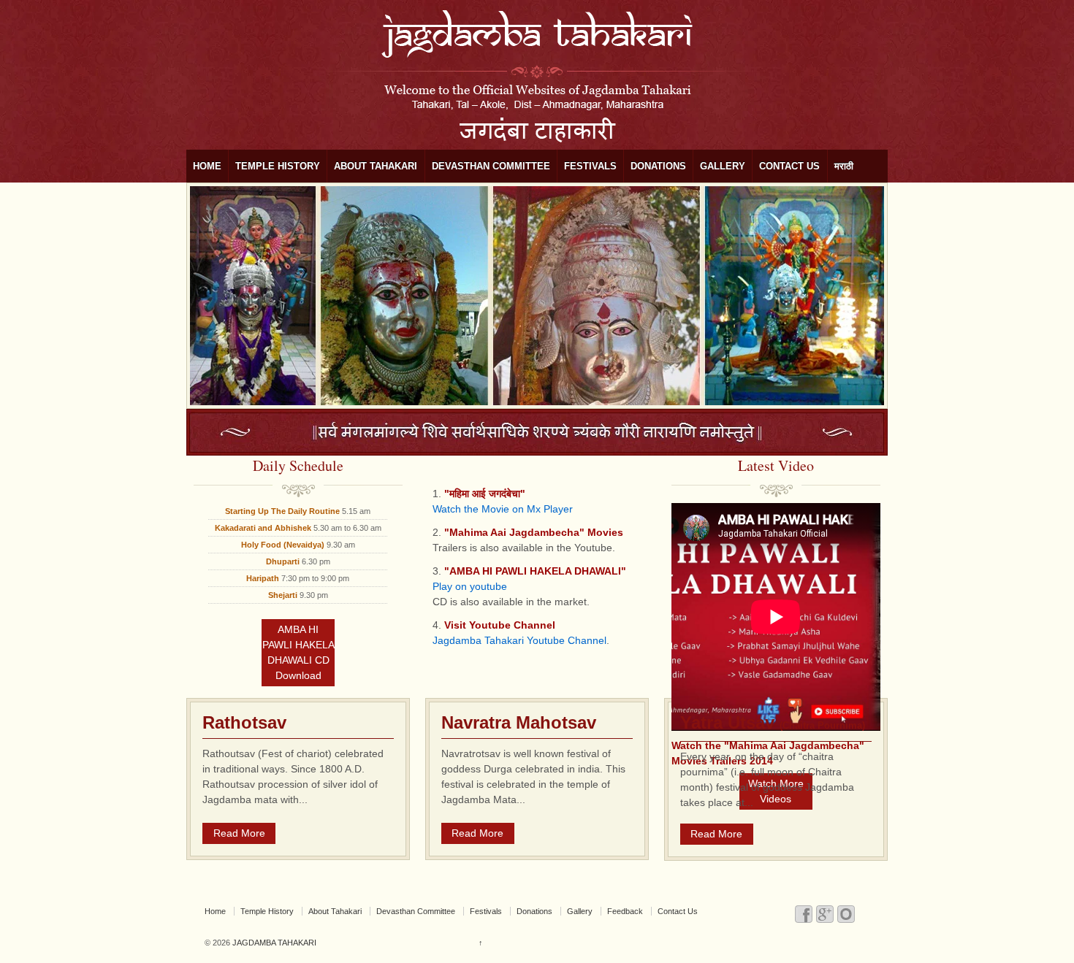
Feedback (625, 911)
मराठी (843, 166)
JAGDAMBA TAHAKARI (273, 942)
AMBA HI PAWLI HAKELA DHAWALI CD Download (298, 652)
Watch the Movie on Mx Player (503, 509)
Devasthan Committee (491, 166)
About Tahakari (375, 166)
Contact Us (789, 166)
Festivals (590, 166)
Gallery (722, 166)
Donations (658, 166)
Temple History (277, 166)
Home (207, 166)
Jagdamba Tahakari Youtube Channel (519, 640)
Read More (239, 833)
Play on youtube (470, 586)
